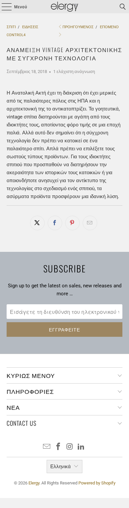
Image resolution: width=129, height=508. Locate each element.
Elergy (33, 482)
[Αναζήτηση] (122, 6)
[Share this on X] (37, 223)
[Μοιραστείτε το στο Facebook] (55, 223)
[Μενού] (3, 6)
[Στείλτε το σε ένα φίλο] (90, 223)
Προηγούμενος (78, 27)
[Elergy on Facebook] (59, 447)
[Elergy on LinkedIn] (81, 447)
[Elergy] (64, 6)
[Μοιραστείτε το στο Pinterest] (72, 223)
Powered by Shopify (96, 482)
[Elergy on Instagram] (70, 447)
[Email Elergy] (47, 447)
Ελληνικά (60, 467)
